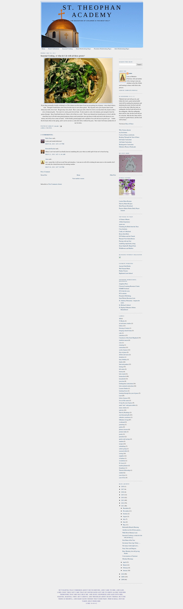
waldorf (121, 473)
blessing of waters (124, 328)
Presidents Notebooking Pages (102, 49)
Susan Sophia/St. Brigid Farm (127, 246)
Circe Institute (123, 229)
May (124, 525)
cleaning (121, 345)
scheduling (122, 446)
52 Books (122, 321)
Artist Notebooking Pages (121, 49)
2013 (123, 500)
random (121, 441)
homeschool (122, 376)
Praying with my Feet (125, 241)
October (125, 514)
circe (120, 343)
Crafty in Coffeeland (125, 231)
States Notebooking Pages (83, 49)
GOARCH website (124, 288)
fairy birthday (123, 359)
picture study (123, 432)
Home (43, 49)
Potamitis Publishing (125, 296)
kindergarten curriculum (126, 383)
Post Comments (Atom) (55, 184)
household (122, 379)
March (125, 565)
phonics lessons (123, 429)
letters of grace (123, 398)
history (121, 371)
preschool (122, 437)
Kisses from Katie (124, 234)
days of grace (123, 352)
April (124, 562)
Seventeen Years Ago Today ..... (131, 543)
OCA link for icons (124, 291)
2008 (123, 579)
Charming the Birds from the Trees (129, 227)
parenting (122, 424)
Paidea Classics (123, 271)
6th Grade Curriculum (125, 140)
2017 (123, 489)
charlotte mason (123, 340)
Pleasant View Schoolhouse (127, 239)
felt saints (122, 369)
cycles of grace (123, 350)
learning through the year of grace (128, 393)
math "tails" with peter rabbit (127, 405)
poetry (121, 434)
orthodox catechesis (124, 417)
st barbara (122, 458)
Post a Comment (45, 172)
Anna (47, 159)
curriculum (122, 347)
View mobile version (78, 178)
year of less (122, 478)
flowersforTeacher (50, 149)
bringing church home (125, 331)
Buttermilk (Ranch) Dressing (130, 527)
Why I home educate (125, 130)
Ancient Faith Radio (125, 266)
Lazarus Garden (123, 388)
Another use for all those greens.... (132, 530)
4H (120, 318)
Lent (120, 396)
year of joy (122, 475)
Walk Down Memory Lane (129, 533)
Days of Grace (129, 124)
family (121, 362)
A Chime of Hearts (124, 219)
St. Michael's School (125, 305)
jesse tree (121, 381)
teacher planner (123, 465)
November (126, 511)
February (125, 568)
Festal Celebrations (53, 49)
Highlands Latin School (126, 273)
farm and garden (123, 364)
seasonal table (123, 451)
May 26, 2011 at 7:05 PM (54, 167)
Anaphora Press (123, 284)
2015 (123, 495)
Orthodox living (123, 420)
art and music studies (125, 323)
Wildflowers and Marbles (126, 248)
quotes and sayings (124, 439)
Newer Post (44, 175)
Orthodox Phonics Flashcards (127, 147)
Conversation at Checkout (129, 556)
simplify (121, 456)
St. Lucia (121, 463)
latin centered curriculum (126, 386)
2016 (123, 492)
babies (121, 326)
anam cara (122, 224)
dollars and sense (124, 355)
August (125, 516)
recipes (49, 128)
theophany (122, 468)
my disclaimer (123, 132)
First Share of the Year (128, 540)
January (125, 570)
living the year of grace (125, 403)
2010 (123, 574)
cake (120, 333)
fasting (121, 367)
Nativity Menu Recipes (125, 204)
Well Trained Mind (124, 268)
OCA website (123, 293)
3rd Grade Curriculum (125, 142)
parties (121, 427)
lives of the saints (124, 400)
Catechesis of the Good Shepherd (128, 338)
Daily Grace (48, 138)
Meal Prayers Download (126, 206)
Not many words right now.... (130, 546)
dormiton (121, 357)
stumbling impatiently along (127, 243)
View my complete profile (128, 90)
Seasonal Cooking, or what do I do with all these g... (132, 536)
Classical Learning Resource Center (129, 286)
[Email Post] (61, 126)
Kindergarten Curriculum (126, 144)
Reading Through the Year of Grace (129, 137)
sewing (121, 453)
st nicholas (122, 461)
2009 (123, 577)
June (124, 522)
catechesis (122, 335)
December (126, 508)
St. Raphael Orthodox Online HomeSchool (127, 309)
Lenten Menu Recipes (125, 201)
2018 (123, 486)
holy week (122, 374)
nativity (121, 410)
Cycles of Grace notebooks (126, 135)
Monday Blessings (127, 559)
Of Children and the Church (127, 236)
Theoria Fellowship (124, 470)
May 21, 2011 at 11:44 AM (55, 154)
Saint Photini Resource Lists (127, 298)
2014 (123, 497)
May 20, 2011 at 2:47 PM (54, 144)
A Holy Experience (124, 222)
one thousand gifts (124, 415)
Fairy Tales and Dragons (129, 548)
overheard (122, 422)
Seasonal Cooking (67, 49)
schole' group (123, 449)
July (124, 519)
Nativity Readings (124, 412)
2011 (123, 506)
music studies (123, 408)
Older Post (113, 175)
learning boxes (123, 391)
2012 (123, 503)
